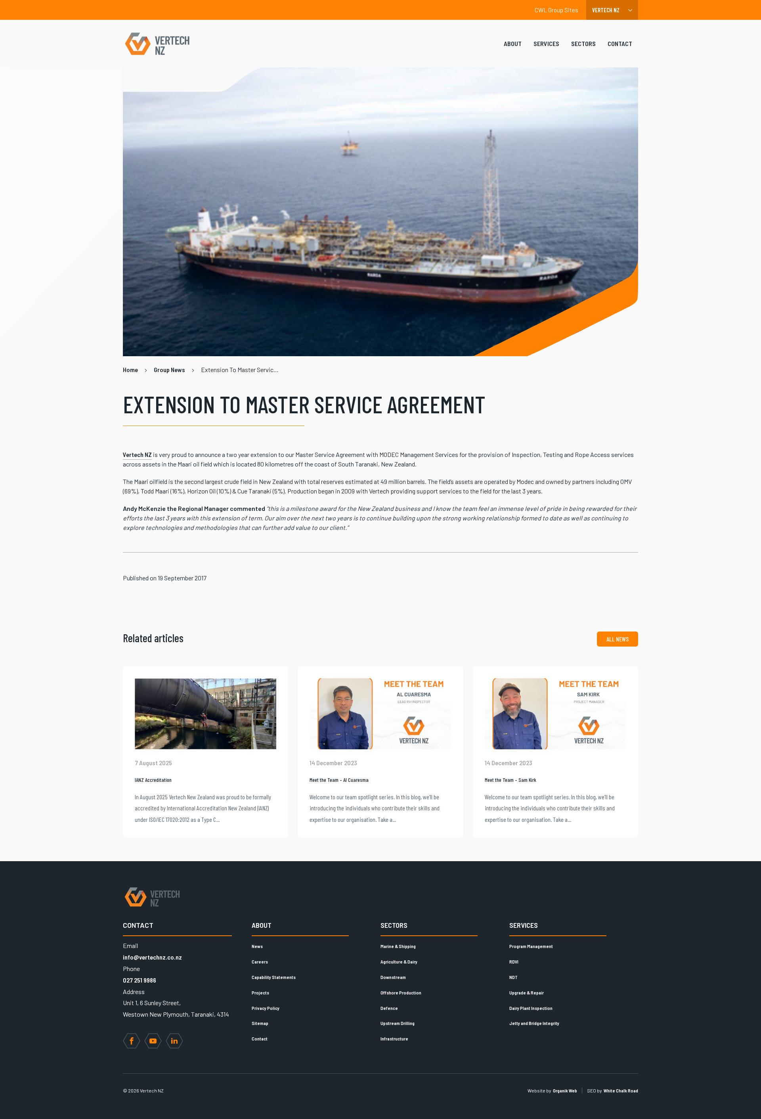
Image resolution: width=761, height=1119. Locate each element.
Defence (389, 1008)
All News (617, 639)
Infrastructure (394, 1038)
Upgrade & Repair (526, 992)
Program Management (531, 946)
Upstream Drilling (397, 1023)
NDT (513, 977)
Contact (620, 43)
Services (546, 43)
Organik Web (565, 1090)
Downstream (393, 977)
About (513, 43)
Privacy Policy (265, 1008)
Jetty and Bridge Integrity (534, 1023)
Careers (260, 961)
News (257, 946)
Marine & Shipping (398, 946)
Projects (260, 992)
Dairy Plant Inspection (531, 1008)
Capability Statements (274, 977)
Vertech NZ (137, 454)
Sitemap (260, 1023)
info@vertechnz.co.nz (152, 957)
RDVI (513, 961)
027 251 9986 (139, 980)
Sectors (583, 43)
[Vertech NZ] (157, 44)
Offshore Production (400, 992)
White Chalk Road (621, 1090)
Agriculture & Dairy (398, 961)
